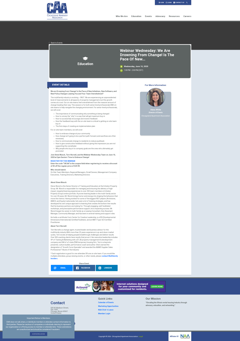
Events (148, 16)
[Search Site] (187, 2)
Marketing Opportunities (108, 306)
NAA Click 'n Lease (105, 310)
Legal (141, 336)
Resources (174, 16)
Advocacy (160, 16)
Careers (187, 16)
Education (136, 16)
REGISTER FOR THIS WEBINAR (63, 161)
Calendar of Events (106, 302)
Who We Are (122, 16)
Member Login (104, 314)
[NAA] (185, 336)
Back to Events (56, 43)
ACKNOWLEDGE (38, 334)
